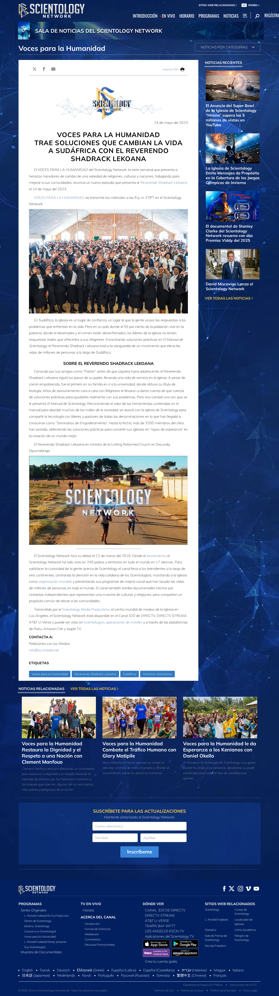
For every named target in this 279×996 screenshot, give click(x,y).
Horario (88, 910)
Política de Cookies (192, 990)
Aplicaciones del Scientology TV (169, 936)
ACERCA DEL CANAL (98, 917)
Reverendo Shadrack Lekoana (163, 182)
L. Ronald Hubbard (216, 919)
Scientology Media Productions (86, 609)
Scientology (212, 909)
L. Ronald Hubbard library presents (45, 941)
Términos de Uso (164, 990)
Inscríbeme (139, 851)
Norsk (86, 975)
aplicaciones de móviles (124, 622)
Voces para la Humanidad (50, 674)
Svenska (163, 975)
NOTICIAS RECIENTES (223, 62)
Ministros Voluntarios (157, 674)
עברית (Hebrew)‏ (194, 970)
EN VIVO (168, 16)
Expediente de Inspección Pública (203, 984)
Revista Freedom (215, 945)
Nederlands (66, 975)
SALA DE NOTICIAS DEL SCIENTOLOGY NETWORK (98, 30)
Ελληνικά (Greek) (90, 970)
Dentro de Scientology (37, 921)
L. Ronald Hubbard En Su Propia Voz (46, 915)
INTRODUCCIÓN (145, 16)
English (27, 970)
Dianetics (210, 929)
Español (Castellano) (159, 970)
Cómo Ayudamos (245, 929)
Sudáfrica (129, 674)
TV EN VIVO (91, 904)
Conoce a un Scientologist (40, 931)
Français (219, 975)
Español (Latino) (123, 970)
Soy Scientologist (35, 947)
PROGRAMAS (209, 16)
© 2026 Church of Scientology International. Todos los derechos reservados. (63, 990)
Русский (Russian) (135, 975)
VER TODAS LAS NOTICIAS (228, 298)
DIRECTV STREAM (160, 915)
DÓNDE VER (153, 904)
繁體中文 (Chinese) (191, 975)
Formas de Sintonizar (98, 929)
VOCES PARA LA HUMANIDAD (59, 197)
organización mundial (55, 581)
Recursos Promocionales (100, 944)
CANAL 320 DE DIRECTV (165, 910)
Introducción (92, 923)
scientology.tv (94, 622)
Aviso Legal (250, 990)
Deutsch (63, 970)
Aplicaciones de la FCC (243, 984)
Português (106, 975)
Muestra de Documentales (41, 952)
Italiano (238, 970)
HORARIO (186, 16)
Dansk (45, 970)
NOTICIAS (230, 16)
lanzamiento (156, 555)
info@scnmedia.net (44, 650)
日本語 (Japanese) (36, 975)
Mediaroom (92, 934)
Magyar (220, 970)
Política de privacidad (223, 990)
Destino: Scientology (36, 926)
